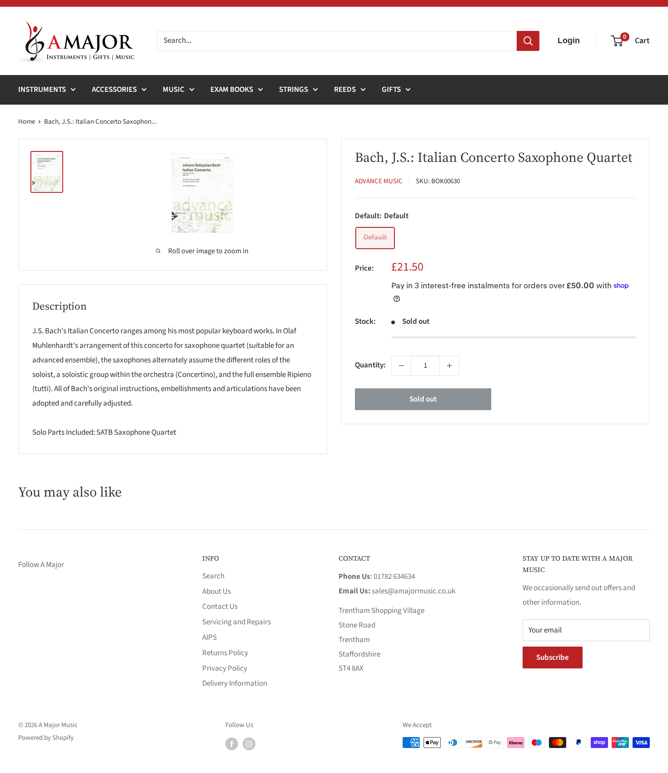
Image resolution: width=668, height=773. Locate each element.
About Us (216, 591)
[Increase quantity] (449, 365)
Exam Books (231, 89)
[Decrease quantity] (401, 365)
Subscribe (552, 657)
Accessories (114, 89)
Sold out (423, 399)
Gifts (391, 89)
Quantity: (370, 365)
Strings (293, 89)
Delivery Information (234, 683)
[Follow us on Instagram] (249, 743)
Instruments (42, 89)
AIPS (209, 637)
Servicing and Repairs (236, 622)
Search (213, 576)
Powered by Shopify (46, 738)
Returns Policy (225, 653)
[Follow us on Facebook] (231, 743)
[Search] (528, 41)
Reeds (345, 89)
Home (26, 121)
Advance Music (379, 181)
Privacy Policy (224, 668)
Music (173, 89)
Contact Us (220, 606)
